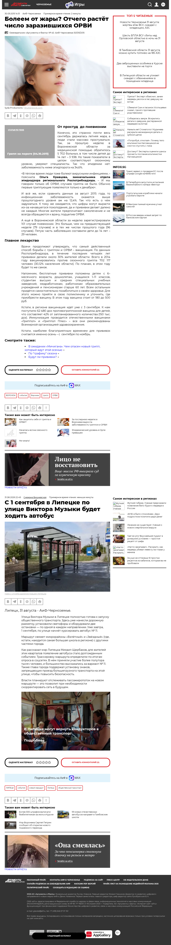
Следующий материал (59, 936)
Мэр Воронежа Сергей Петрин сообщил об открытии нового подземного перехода (35, 825)
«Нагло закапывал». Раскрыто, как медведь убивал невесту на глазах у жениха (146, 550)
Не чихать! (24, 440)
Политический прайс (38, 888)
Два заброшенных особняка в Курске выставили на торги (140, 65)
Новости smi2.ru (16, 487)
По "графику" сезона (42, 353)
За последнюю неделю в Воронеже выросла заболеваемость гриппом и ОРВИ (89, 422)
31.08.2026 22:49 (13, 497)
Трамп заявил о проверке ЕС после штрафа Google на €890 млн (144, 172)
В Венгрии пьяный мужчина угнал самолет (144, 205)
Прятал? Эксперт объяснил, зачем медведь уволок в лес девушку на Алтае (145, 99)
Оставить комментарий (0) (85, 370)
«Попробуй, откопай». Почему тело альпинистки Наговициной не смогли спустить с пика (145, 143)
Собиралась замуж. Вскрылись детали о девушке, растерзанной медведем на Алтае (144, 121)
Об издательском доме (135, 880)
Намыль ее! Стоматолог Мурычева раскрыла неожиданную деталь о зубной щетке (145, 132)
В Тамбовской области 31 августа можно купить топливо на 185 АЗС (139, 51)
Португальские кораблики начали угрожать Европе (144, 194)
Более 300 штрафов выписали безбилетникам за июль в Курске (36, 813)
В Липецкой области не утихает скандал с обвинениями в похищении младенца (139, 78)
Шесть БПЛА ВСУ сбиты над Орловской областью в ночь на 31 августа (139, 38)
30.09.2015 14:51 (12, 13)
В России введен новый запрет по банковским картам (144, 216)
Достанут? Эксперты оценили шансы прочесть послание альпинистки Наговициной (146, 154)
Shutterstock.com (33, 108)
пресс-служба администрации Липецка (25, 593)
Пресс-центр (113, 880)
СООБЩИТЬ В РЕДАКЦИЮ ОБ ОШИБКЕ (71, 888)
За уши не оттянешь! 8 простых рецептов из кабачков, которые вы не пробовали (146, 561)
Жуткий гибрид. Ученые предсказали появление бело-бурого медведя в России (146, 506)
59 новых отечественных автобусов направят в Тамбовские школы (90, 814)
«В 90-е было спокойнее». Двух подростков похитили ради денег (144, 515)
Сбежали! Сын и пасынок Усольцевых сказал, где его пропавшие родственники (146, 110)
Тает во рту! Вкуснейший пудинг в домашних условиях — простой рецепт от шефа (145, 539)
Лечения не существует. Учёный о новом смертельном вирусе (144, 526)
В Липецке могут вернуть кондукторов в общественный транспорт (61, 731)
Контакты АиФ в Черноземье (65, 880)
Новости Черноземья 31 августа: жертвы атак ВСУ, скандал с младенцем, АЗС (139, 25)
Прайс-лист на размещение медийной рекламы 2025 (130, 884)
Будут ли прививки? (42, 357)
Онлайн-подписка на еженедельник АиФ (48, 884)
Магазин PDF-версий (85, 884)
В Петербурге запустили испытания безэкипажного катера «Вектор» (145, 183)
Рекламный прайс (36, 880)
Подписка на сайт (93, 880)
